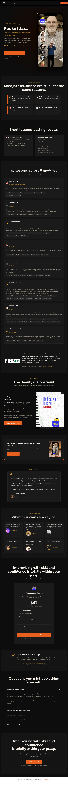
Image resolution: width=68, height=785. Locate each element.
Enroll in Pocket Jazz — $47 (14, 53)
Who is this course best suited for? (16, 689)
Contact (39, 3)
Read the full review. (47, 366)
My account (53, 3)
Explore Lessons (13, 453)
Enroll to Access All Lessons (13, 423)
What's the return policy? (13, 724)
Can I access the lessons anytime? (16, 720)
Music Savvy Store (13, 3)
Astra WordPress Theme (44, 779)
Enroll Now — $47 (34, 761)
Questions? (46, 3)
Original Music (28, 3)
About (34, 3)
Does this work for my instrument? (16, 715)
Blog (22, 3)
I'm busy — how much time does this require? (18, 710)
